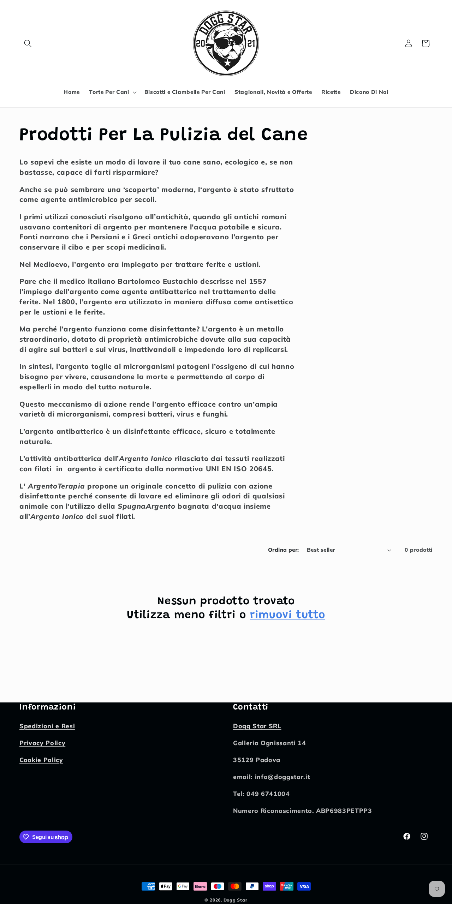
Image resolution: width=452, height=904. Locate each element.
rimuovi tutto (287, 615)
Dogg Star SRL (257, 726)
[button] (27, 43)
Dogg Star (236, 900)
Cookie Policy (41, 760)
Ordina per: (283, 549)
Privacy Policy (42, 743)
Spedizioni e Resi (47, 726)
